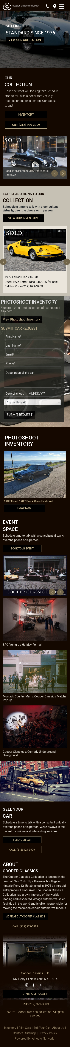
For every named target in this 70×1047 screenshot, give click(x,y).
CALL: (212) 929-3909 (25, 926)
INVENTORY (26, 114)
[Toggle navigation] (62, 5)
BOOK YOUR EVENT (22, 548)
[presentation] (54, 173)
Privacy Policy (47, 1033)
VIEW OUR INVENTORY (23, 218)
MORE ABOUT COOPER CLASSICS (25, 916)
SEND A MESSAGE (35, 994)
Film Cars (25, 1028)
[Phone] (47, 6)
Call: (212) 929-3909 (26, 125)
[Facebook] (34, 985)
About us (58, 1028)
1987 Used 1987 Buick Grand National (28, 501)
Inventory (10, 1028)
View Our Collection (25, 40)
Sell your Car (41, 1028)
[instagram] (27, 985)
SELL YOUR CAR (22, 839)
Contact (18, 1033)
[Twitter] (40, 985)
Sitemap (30, 1033)
